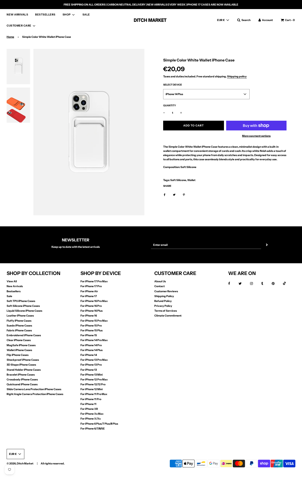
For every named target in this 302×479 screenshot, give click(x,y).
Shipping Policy (164, 296)
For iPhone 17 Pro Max (94, 281)
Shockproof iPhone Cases (23, 359)
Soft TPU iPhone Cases (21, 301)
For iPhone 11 (88, 404)
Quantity (169, 105)
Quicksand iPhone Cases (22, 384)
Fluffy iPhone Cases (19, 320)
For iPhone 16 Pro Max (94, 301)
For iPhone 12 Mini (91, 389)
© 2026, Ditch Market (20, 463)
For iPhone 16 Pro (91, 305)
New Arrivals (15, 286)
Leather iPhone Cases (20, 315)
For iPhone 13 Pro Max (94, 359)
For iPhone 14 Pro (91, 345)
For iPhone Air (89, 291)
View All (12, 281)
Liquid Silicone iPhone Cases (24, 310)
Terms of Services (165, 310)
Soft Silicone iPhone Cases (23, 305)
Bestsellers (14, 291)
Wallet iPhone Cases (19, 350)
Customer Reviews (166, 291)
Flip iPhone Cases (18, 355)
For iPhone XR (89, 408)
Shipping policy (237, 76)
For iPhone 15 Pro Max (94, 320)
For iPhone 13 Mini (91, 374)
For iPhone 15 (88, 335)
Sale (9, 296)
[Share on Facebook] (164, 194)
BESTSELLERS (45, 14)
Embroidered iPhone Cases (24, 335)
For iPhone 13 (88, 369)
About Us (160, 281)
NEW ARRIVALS (17, 14)
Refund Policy (163, 301)
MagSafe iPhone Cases (21, 345)
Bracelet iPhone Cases (21, 374)
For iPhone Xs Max (91, 413)
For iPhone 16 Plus (91, 310)
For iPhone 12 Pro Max (94, 379)
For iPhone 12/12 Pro (92, 384)
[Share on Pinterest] (184, 194)
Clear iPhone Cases (19, 340)
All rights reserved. (53, 463)
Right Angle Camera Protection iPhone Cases (35, 394)
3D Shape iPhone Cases (21, 364)
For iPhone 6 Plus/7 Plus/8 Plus (99, 423)
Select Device (172, 84)
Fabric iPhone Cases (19, 330)
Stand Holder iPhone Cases (24, 369)
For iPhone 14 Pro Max (94, 340)
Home (10, 36)
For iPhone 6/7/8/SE (92, 428)
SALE (86, 14)
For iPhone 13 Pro (91, 364)
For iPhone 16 (88, 315)
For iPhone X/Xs (90, 418)
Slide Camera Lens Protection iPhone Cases (34, 389)
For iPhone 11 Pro (90, 399)
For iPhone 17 (88, 296)
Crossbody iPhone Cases (22, 379)
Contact (159, 286)
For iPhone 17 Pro (91, 286)
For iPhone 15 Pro (91, 325)
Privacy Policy (163, 305)
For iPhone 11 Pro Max (93, 394)
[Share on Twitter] (174, 194)
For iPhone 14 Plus (91, 350)
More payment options (256, 135)
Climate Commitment (168, 315)
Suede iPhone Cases (19, 325)
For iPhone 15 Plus (91, 330)
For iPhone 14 (88, 355)
